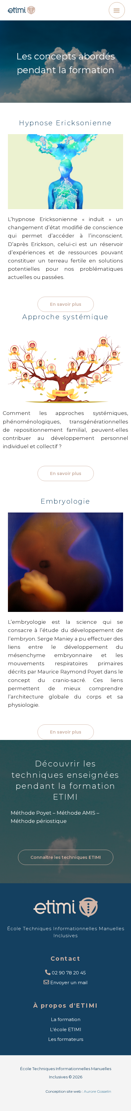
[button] (65, 304)
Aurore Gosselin (97, 1091)
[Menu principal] (117, 10)
